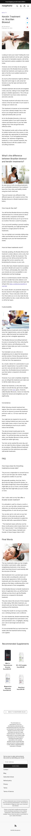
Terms (5, 788)
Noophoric (17, 830)
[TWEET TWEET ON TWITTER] (27, 22)
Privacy (5, 784)
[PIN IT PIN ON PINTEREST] (27, 27)
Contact (5, 769)
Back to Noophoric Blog (17, 712)
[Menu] (28, 6)
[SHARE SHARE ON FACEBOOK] (27, 18)
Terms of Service (8, 791)
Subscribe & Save (8, 777)
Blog (4, 773)
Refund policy (7, 780)
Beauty (4, 12)
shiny (14, 390)
